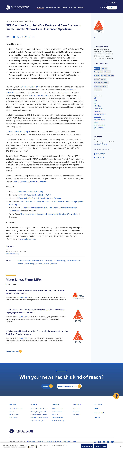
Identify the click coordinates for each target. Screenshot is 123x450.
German (107, 72)
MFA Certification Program (20, 131)
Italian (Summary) (107, 75)
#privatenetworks (99, 125)
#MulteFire (97, 106)
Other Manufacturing (24, 261)
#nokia (96, 122)
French (96, 75)
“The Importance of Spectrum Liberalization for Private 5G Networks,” (48, 214)
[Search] (106, 3)
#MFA (95, 103)
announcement (65, 92)
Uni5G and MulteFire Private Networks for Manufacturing (38, 198)
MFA (38, 87)
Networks (39, 264)
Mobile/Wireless (37, 261)
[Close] (120, 446)
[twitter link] (95, 442)
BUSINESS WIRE (27, 87)
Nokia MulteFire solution (39, 95)
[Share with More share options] (33, 36)
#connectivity (98, 109)
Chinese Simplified (101, 86)
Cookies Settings (87, 446)
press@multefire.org (12, 253)
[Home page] (17, 7)
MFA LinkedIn (100, 154)
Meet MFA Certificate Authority (30, 191)
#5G (95, 98)
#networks (97, 117)
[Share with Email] (25, 36)
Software (20, 264)
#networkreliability (100, 114)
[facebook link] (108, 442)
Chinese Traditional (101, 83)
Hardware (54, 264)
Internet (46, 264)
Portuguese (98, 72)
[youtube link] (104, 442)
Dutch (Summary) (100, 79)
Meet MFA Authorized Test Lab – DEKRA (34, 195)
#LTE (95, 100)
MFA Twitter (100, 157)
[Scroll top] (116, 396)
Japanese (97, 90)
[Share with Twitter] (17, 36)
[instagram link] (112, 442)
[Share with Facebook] (21, 36)
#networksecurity (99, 119)
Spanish (104, 68)
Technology (48, 261)
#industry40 (97, 111)
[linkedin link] (99, 442)
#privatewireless (99, 128)
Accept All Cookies (100, 446)
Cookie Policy (32, 447)
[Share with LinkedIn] (13, 36)
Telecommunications (74, 261)
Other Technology (60, 261)
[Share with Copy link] (29, 36)
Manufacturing (29, 264)
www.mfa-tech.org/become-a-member (30, 181)
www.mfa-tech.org (27, 239)
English (96, 68)
